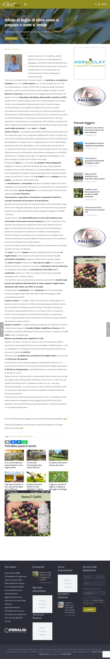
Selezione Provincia (92, 589)
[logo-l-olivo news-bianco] (11, 4)
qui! (65, 419)
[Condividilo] (13, 442)
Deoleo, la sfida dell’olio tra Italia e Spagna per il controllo (45, 576)
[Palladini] (89, 112)
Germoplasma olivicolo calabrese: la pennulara (94, 144)
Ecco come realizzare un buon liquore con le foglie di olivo (14, 465)
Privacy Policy (97, 600)
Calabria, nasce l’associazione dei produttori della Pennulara (92, 193)
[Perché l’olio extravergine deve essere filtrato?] (36, 451)
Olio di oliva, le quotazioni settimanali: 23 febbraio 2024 (94, 160)
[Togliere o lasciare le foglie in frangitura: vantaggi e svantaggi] (58, 473)
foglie (20, 436)
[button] (25, 4)
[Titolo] (99, 4)
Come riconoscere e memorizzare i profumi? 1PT (95, 209)
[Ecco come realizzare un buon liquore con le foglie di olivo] (14, 451)
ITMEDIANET (66, 654)
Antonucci (13, 436)
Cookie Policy (44, 654)
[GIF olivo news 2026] (27, 536)
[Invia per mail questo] (7, 442)
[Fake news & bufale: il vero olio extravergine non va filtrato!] (14, 473)
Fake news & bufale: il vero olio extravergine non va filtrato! (14, 486)
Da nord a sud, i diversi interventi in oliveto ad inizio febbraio (94, 130)
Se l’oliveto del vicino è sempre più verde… (58, 463)
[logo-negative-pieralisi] (15, 630)
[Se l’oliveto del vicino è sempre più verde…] (58, 451)
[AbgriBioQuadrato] (89, 79)
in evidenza (28, 436)
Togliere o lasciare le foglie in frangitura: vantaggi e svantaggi (58, 486)
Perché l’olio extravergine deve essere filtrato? (34, 465)
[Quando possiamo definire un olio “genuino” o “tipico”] (36, 473)
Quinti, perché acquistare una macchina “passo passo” (95, 176)
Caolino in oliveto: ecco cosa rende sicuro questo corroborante (70, 607)
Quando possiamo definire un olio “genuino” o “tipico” (35, 486)
